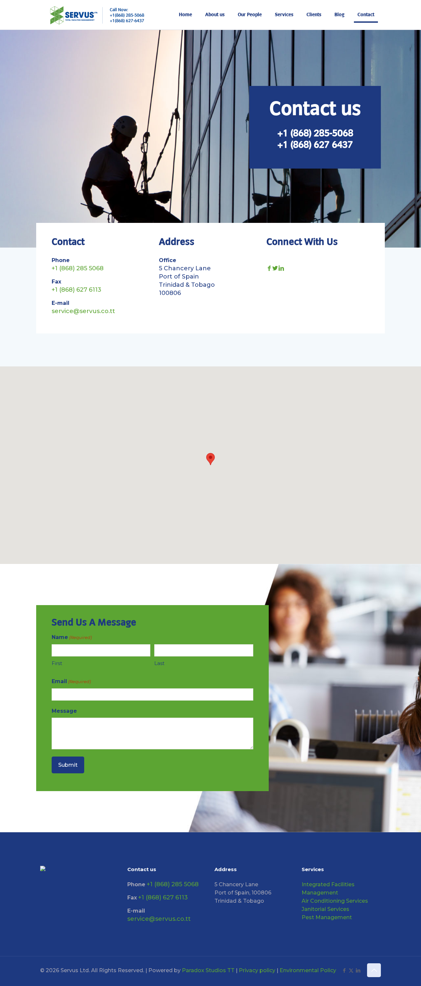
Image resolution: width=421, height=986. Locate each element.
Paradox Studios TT (208, 970)
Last (159, 663)
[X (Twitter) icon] (351, 970)
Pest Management (327, 917)
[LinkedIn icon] (358, 970)
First (57, 663)
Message (64, 711)
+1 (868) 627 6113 (76, 289)
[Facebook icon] (344, 970)
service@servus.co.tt (83, 311)
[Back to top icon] (374, 970)
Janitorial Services (325, 909)
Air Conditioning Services (335, 901)
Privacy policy (257, 970)
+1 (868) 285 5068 (78, 268)
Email (71, 681)
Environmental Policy (308, 970)
